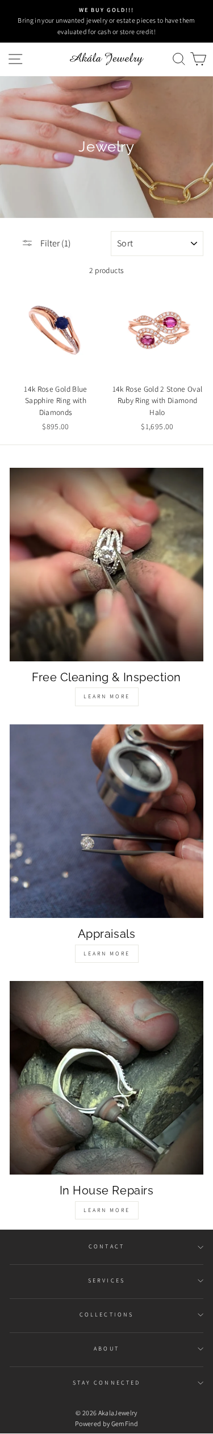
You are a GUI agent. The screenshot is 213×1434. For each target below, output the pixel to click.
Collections (106, 1314)
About (106, 1348)
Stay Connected (106, 1382)
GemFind (124, 1423)
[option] (106, 21)
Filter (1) (55, 243)
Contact (106, 1246)
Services (106, 1280)
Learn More (106, 696)
